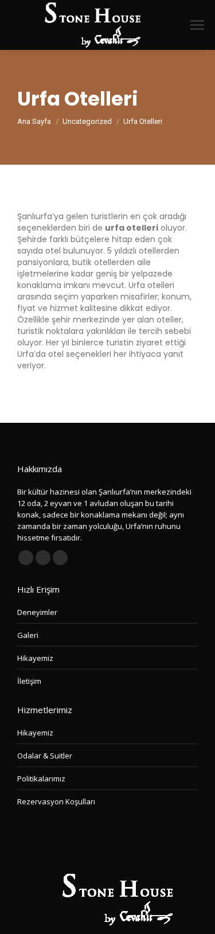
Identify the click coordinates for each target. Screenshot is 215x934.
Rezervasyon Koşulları (56, 801)
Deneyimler (37, 612)
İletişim (29, 681)
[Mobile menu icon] (197, 25)
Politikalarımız (41, 778)
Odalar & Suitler (44, 755)
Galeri (27, 635)
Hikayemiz (35, 658)
